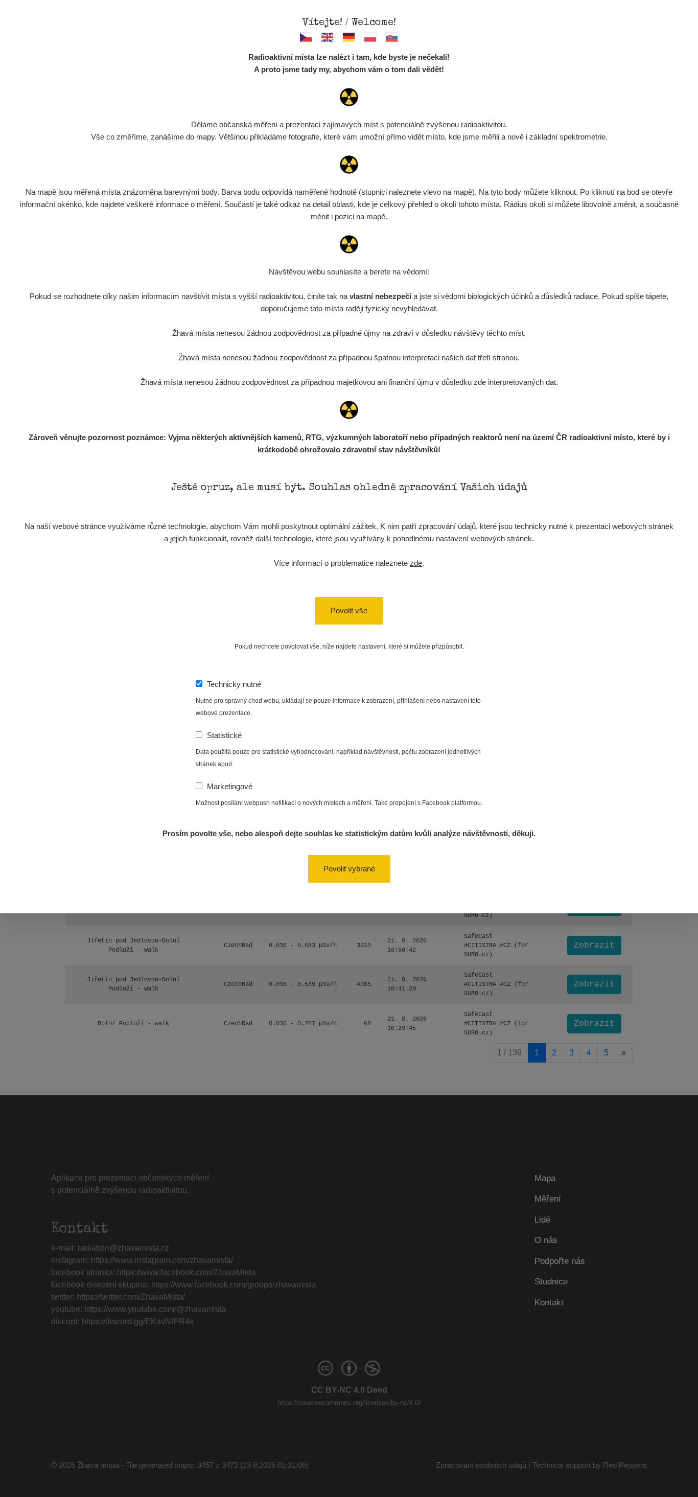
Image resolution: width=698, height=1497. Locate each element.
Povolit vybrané (349, 868)
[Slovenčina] (392, 37)
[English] (328, 37)
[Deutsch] (349, 37)
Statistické (224, 735)
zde (416, 563)
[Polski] (371, 37)
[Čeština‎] (306, 37)
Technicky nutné (234, 684)
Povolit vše (349, 610)
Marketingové (229, 786)
